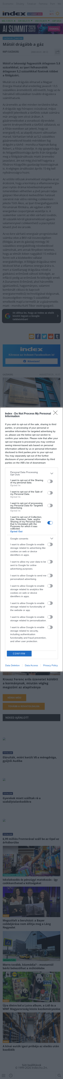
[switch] (50, 481)
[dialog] (31, 539)
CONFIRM (19, 653)
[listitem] (31, 473)
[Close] (56, 414)
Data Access (31, 665)
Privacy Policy (50, 665)
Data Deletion (12, 665)
